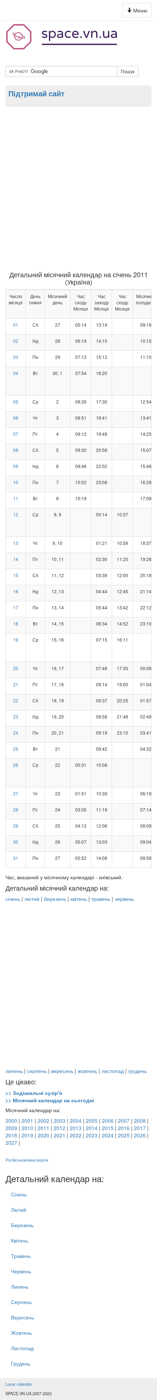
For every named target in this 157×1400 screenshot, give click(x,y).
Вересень (22, 1317)
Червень (21, 1271)
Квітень (19, 1240)
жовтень (87, 1070)
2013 (75, 1128)
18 (15, 623)
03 (15, 357)
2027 (11, 1142)
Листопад (22, 1348)
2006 (108, 1120)
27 (15, 793)
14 (15, 559)
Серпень (21, 1302)
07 (15, 434)
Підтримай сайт (36, 93)
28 (15, 809)
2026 (140, 1135)
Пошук (127, 71)
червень (124, 898)
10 (15, 482)
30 (15, 842)
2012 (59, 1128)
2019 (27, 1135)
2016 (124, 1128)
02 (15, 341)
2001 (27, 1120)
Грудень (20, 1363)
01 (15, 325)
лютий (31, 898)
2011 (43, 1128)
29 (15, 825)
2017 (140, 1128)
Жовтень (21, 1332)
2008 (140, 1120)
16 (15, 591)
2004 (75, 1120)
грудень (137, 1070)
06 (15, 418)
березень (55, 898)
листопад (113, 1070)
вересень (62, 1070)
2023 (91, 1135)
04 (15, 373)
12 (15, 514)
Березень (22, 1225)
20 (15, 668)
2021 (59, 1135)
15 (15, 575)
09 (15, 466)
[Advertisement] (78, 188)
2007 (124, 1120)
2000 (11, 1120)
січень (12, 898)
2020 (43, 1135)
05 (15, 401)
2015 (108, 1128)
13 (15, 543)
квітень (78, 898)
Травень (21, 1255)
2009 (11, 1128)
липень (14, 1070)
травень (100, 898)
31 (15, 858)
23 (15, 716)
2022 (75, 1135)
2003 (59, 1120)
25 (15, 749)
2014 (91, 1128)
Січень (19, 1194)
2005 (91, 1120)
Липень (19, 1286)
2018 (11, 1135)
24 (15, 732)
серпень (37, 1070)
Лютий (18, 1209)
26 (15, 765)
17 (15, 607)
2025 (124, 1135)
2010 (27, 1128)
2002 (43, 1120)
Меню (138, 12)
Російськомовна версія (26, 1160)
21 (15, 684)
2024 (108, 1135)
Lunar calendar (18, 1384)
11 (15, 498)
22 (15, 700)
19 (15, 639)
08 (15, 450)
